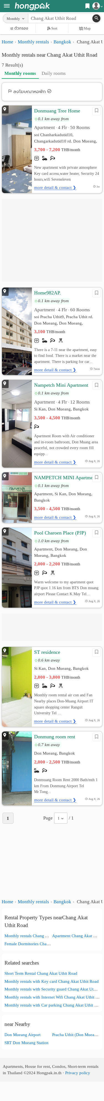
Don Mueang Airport (22, 1034)
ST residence (47, 652)
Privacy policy (77, 1072)
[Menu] (7, 6)
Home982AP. (47, 293)
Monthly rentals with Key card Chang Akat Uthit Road (51, 981)
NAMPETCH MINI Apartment (65, 477)
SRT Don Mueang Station (26, 1042)
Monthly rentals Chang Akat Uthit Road (38, 935)
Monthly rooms (20, 73)
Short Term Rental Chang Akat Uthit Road (40, 973)
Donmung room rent (54, 736)
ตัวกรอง (21, 28)
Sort (54, 28)
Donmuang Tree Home (57, 111)
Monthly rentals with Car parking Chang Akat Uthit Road (53, 1005)
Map (87, 28)
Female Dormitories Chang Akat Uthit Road (42, 943)
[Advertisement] (52, 240)
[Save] (96, 111)
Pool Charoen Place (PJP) (60, 533)
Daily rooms (54, 73)
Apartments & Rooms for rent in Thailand (32, 6)
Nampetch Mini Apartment (61, 385)
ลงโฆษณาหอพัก (29, 91)
